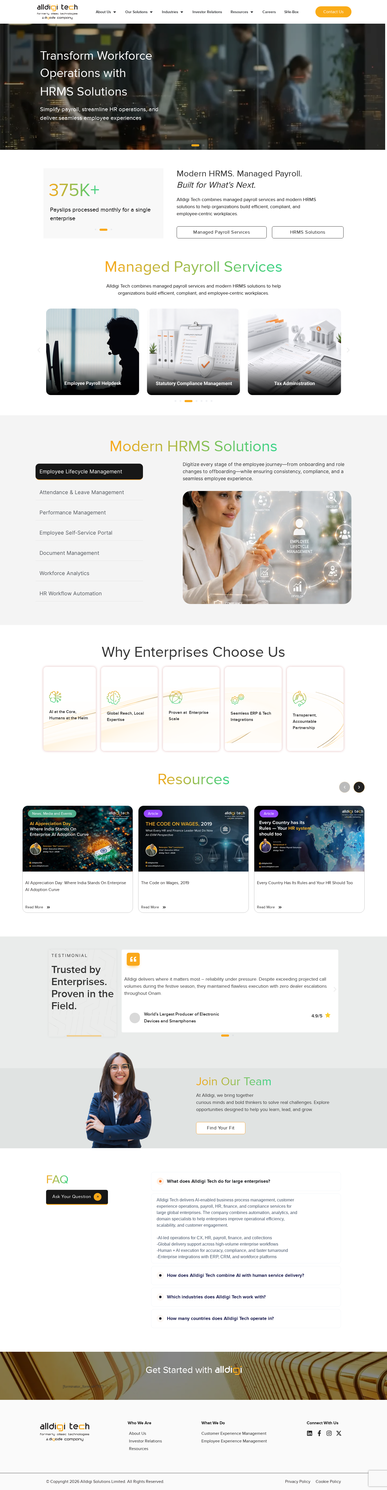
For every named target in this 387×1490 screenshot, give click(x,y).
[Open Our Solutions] (151, 12)
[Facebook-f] (319, 1433)
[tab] (89, 472)
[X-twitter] (339, 1433)
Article (153, 813)
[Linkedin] (309, 1433)
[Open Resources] (252, 12)
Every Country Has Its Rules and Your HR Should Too (305, 882)
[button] (192, 145)
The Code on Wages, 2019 (165, 882)
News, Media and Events (52, 813)
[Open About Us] (114, 12)
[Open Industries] (182, 12)
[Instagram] (329, 1433)
